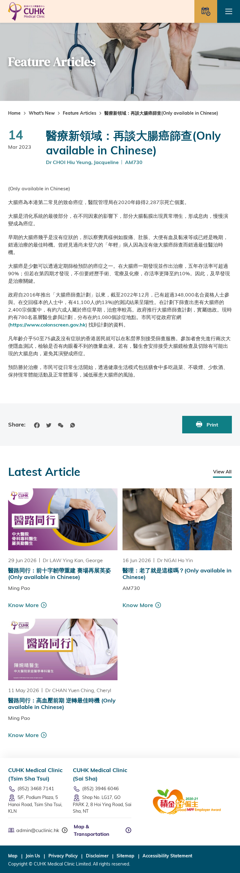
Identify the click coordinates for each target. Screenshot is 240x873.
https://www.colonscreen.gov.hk (48, 325)
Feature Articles (79, 113)
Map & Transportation (91, 830)
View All (222, 472)
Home (14, 113)
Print (211, 425)
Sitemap (125, 856)
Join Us (33, 856)
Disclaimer (97, 856)
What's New (42, 113)
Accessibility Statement (167, 856)
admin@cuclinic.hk (37, 830)
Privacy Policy (63, 856)
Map (13, 856)
